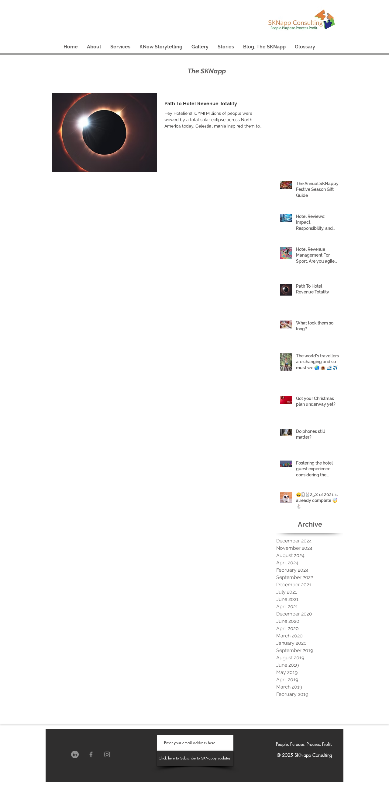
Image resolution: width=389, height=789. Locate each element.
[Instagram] (107, 754)
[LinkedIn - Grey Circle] (75, 754)
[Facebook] (91, 754)
